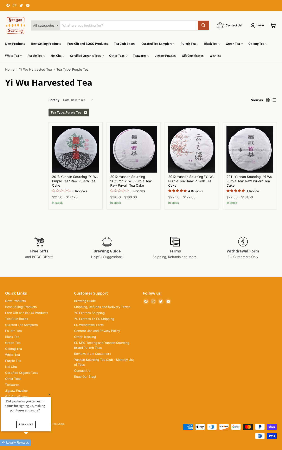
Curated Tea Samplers (157, 43)
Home (9, 69)
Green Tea (233, 43)
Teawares (140, 55)
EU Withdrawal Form (89, 325)
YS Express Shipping (89, 313)
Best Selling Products (46, 43)
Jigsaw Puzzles (165, 55)
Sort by (54, 100)
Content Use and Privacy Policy (97, 331)
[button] (31, 442)
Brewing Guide (85, 301)
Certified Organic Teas (85, 55)
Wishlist (215, 55)
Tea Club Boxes (124, 43)
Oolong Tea (256, 43)
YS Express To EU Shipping (94, 319)
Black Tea (211, 43)
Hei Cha (56, 55)
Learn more (26, 424)
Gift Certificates (193, 55)
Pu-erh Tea (188, 43)
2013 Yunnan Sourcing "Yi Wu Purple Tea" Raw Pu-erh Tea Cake (75, 181)
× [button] (49, 394)
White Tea (12, 55)
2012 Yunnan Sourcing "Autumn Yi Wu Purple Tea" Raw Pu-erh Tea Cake (131, 181)
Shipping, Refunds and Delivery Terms (102, 307)
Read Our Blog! (85, 377)
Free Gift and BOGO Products (87, 43)
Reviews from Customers (92, 354)
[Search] (203, 25)
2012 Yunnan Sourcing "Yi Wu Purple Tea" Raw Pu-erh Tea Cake (191, 181)
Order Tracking (85, 337)
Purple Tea (35, 55)
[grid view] (268, 100)
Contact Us (82, 371)
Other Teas (117, 55)
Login (260, 25)
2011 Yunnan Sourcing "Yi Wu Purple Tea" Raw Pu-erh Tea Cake (249, 181)
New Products (15, 43)
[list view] (274, 100)
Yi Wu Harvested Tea (35, 69)
